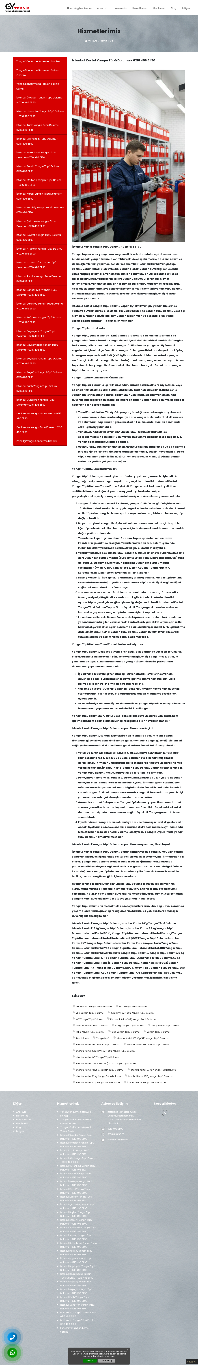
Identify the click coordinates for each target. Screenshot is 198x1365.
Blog (173, 8)
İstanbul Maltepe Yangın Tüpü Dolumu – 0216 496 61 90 (39, 182)
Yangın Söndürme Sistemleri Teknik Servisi (37, 86)
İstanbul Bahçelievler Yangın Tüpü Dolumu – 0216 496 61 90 (36, 292)
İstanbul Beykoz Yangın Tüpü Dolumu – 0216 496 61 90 (39, 237)
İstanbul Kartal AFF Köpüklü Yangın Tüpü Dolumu (142, 1038)
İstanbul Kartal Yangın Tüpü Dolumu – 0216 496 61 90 (39, 196)
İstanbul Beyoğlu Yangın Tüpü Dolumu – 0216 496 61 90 (40, 375)
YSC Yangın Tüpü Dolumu (89, 1012)
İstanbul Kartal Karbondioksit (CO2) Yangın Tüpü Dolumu (106, 1063)
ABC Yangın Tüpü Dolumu (133, 1006)
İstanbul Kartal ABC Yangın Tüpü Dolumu (97, 1044)
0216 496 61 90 (115, 1128)
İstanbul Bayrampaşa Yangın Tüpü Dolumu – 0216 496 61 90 (37, 347)
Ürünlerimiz (159, 8)
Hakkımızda (120, 8)
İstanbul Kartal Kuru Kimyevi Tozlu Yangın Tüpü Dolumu (105, 1050)
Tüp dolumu (82, 1038)
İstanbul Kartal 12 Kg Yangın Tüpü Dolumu (150, 1076)
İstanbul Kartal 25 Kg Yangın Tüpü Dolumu (98, 1076)
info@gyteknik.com (80, 8)
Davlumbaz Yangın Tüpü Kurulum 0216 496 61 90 (39, 430)
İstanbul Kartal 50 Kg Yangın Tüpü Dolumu (153, 1069)
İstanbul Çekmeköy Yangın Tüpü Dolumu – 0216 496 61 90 (36, 223)
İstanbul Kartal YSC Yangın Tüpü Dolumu (148, 1044)
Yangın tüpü (102, 1038)
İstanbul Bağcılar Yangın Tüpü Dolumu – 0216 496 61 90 (39, 320)
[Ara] (12, 1337)
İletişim (186, 8)
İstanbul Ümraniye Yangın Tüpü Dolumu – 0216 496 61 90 (40, 114)
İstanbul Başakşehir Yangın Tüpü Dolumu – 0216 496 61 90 (35, 333)
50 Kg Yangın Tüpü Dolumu (129, 1025)
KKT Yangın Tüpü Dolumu (89, 1019)
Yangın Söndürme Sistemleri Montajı (38, 61)
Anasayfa (102, 8)
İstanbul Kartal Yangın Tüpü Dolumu (146, 1082)
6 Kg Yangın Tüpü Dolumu (126, 1031)
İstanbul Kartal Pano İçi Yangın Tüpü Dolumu (99, 1069)
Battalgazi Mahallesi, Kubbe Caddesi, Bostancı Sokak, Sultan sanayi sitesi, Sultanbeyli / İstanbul (124, 1117)
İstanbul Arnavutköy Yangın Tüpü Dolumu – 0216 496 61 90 (36, 265)
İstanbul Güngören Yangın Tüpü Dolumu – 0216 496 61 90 (35, 402)
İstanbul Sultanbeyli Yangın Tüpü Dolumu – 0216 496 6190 (36, 155)
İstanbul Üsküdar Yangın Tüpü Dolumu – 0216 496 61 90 (39, 100)
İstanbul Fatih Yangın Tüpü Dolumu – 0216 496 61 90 (38, 388)
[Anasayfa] (17, 7)
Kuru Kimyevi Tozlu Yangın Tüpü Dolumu (132, 1012)
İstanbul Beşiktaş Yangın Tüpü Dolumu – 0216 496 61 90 (39, 361)
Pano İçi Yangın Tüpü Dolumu (92, 1025)
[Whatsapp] (165, 1113)
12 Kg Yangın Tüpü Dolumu (90, 1031)
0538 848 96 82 (116, 1134)
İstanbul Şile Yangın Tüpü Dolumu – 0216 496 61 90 (37, 141)
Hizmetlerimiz (140, 8)
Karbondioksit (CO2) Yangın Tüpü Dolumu (133, 1019)
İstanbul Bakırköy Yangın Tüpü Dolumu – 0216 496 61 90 (39, 306)
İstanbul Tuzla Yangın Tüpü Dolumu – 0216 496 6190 (38, 127)
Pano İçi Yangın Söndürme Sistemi (36, 441)
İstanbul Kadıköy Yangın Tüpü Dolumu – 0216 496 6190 (40, 210)
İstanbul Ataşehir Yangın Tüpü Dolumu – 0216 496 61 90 (39, 251)
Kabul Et (90, 1360)
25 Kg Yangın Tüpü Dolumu (165, 1025)
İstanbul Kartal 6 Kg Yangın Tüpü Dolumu (98, 1082)
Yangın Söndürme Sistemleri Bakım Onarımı (37, 72)
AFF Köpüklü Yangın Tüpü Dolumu (94, 1006)
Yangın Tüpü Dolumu (158, 1031)
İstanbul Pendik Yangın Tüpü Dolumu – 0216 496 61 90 (39, 169)
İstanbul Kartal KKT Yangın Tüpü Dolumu (97, 1057)
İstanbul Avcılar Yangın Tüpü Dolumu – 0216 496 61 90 (39, 278)
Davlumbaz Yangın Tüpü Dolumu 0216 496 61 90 (38, 416)
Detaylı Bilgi (106, 1360)
